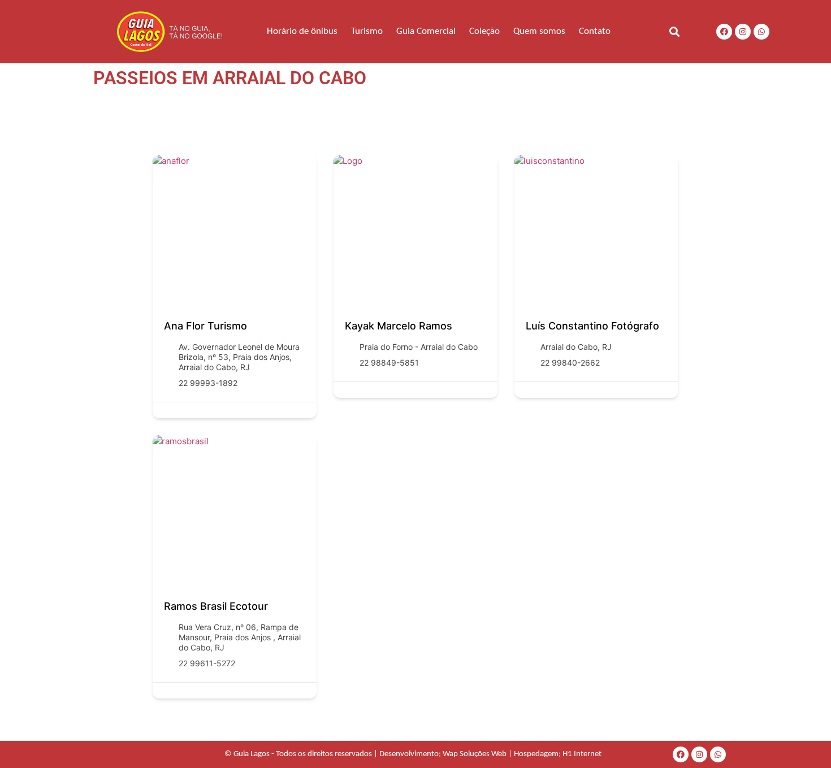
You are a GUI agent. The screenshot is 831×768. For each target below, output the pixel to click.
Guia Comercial (426, 31)
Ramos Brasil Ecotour (216, 606)
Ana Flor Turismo (205, 326)
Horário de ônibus (302, 31)
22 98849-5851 (389, 362)
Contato (595, 31)
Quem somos (539, 31)
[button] (674, 31)
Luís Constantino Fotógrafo (592, 326)
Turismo (367, 31)
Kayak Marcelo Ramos (398, 326)
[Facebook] (724, 32)
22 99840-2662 (570, 362)
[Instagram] (743, 32)
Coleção (484, 31)
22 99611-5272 (207, 663)
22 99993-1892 (208, 383)
